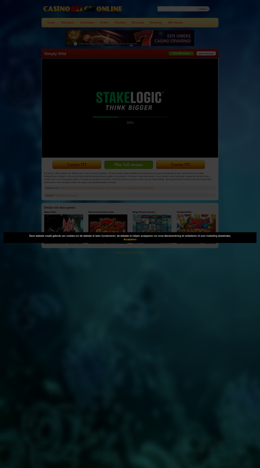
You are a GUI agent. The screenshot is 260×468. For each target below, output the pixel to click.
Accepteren (130, 239)
